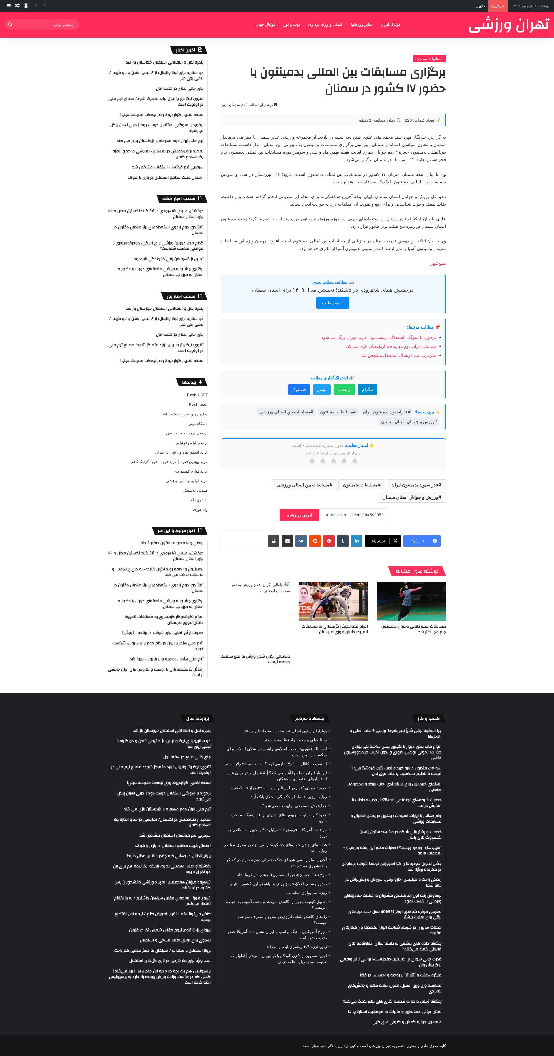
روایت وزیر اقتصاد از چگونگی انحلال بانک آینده (287, 796)
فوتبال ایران (391, 24)
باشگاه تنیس (198, 423)
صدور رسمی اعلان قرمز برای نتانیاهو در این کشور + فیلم (278, 883)
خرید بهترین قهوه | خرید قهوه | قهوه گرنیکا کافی (169, 461)
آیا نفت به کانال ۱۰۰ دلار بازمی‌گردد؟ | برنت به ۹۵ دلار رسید (276, 764)
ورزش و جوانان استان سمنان (410, 497)
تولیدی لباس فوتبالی (191, 442)
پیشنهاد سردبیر (310, 718)
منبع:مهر (438, 263)
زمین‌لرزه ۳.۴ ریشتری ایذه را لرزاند (297, 946)
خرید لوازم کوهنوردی (191, 471)
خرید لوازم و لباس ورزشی (187, 480)
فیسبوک (299, 389)
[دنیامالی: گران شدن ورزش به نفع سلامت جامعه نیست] (255, 616)
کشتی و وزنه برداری (325, 24)
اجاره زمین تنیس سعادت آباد (185, 414)
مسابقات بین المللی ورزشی (303, 485)
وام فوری (200, 509)
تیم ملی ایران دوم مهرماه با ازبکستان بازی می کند (390, 346)
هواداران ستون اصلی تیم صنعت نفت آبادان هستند (285, 731)
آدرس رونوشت (299, 514)
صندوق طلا (199, 499)
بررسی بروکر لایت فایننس (187, 433)
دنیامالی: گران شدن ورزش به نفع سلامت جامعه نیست (255, 659)
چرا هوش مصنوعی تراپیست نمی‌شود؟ (294, 805)
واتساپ (344, 389)
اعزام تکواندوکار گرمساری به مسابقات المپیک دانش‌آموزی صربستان (335, 629)
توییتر (321, 389)
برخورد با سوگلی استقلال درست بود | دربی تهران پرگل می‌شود (378, 337)
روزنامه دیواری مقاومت (307, 892)
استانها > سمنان (429, 58)
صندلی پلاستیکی (195, 490)
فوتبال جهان (266, 24)
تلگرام (367, 389)
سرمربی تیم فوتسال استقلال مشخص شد (398, 355)
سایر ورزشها (362, 24)
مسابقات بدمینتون (360, 485)
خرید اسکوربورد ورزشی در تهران (181, 452)
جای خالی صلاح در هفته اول (463, 5)
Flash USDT (197, 395)
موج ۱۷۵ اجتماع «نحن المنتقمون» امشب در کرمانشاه (282, 874)
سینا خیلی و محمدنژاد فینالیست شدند (295, 740)
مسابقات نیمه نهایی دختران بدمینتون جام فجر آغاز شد (413, 629)
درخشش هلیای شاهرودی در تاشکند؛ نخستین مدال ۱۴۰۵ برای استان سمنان (332, 290)
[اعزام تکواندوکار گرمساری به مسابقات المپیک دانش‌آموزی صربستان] (333, 601)
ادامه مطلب (333, 302)
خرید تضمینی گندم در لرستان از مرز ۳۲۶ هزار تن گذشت (279, 788)
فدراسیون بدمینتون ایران (414, 485)
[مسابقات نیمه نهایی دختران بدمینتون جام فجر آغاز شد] (411, 601)
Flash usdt (198, 404)
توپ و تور (292, 24)
